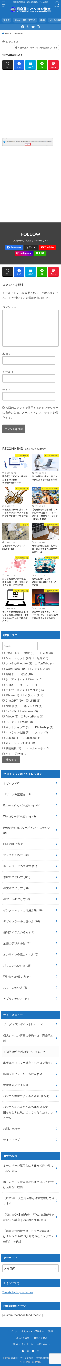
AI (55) (9, 685)
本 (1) (9, 754)
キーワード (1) (28, 685)
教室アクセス (40, 1337)
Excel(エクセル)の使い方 (21, 805)
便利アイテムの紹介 (18, 932)
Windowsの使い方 (16, 976)
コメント (9, 307)
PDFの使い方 (14, 844)
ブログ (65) (36, 690)
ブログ (6, 19)
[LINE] (40, 253)
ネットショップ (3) (17, 727)
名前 (6, 354)
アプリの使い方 (16, 999)
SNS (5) (10, 711)
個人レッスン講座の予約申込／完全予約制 (28, 1038)
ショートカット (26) (18, 658)
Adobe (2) (11, 716)
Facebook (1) (33, 738)
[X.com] (27, 26)
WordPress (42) (15, 669)
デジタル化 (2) (40, 669)
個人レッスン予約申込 (25, 19)
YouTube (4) (45, 663)
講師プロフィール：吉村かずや (22, 1074)
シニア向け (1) (14, 679)
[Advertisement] (30, 103)
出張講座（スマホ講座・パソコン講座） (28, 1063)
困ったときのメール (23, 1344)
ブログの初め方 (16, 855)
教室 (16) (26, 674)
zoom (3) (27, 722)
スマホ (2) (41, 732)
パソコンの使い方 (17, 965)
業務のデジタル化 (17, 943)
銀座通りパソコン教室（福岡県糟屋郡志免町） (34, 1357)
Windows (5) (29, 711)
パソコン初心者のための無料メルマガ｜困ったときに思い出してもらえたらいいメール (28, 1112)
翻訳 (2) (28, 653)
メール (7, 371)
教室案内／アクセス (15, 1085)
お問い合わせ (11, 1128)
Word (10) (35, 679)
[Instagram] (38, 26)
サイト (6, 389)
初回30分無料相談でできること (25, 1052)
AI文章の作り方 (16, 888)
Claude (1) (12, 738)
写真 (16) (42, 658)
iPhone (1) (12, 695)
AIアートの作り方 (16, 899)
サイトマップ (11, 1139)
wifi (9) (22, 754)
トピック (11, 783)
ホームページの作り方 (20, 866)
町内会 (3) (46, 653)
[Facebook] (22, 26)
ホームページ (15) (37, 748)
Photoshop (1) (43, 727)
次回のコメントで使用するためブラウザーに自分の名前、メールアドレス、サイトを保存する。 (30, 412)
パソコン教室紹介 (17, 794)
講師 (42, 19)
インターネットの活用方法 (23, 910)
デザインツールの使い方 (21, 921)
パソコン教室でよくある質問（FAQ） (27, 1096)
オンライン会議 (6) (17, 732)
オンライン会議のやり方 (20, 954)
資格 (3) (10, 674)
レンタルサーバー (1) (18, 663)
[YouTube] (33, 26)
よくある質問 (22, 1337)
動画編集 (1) (13, 748)
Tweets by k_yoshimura (17, 1292)
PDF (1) (10, 722)
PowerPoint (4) (33, 716)
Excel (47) (12, 653)
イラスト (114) (33, 695)
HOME (8, 33)
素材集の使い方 (16, 877)
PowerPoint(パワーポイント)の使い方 (26, 830)
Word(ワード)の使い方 (19, 816)
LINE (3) (34, 700)
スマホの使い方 (15, 987)
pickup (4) (11, 706)
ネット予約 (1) (32, 706)
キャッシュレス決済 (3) (20, 743)
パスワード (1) (14, 690)
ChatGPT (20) (14, 700)
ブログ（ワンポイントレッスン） (24, 1024)
